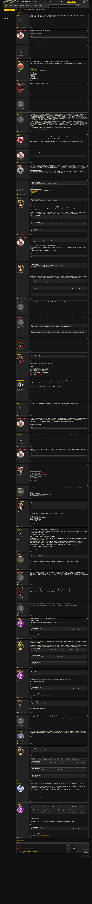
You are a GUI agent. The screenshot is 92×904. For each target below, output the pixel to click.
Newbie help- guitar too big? (29, 848)
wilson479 (19, 529)
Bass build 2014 (33, 192)
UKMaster (19, 165)
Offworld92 (19, 61)
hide (64, 846)
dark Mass (19, 134)
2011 (49, 636)
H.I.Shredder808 (20, 464)
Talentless (19, 354)
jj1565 (18, 618)
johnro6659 (19, 731)
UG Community (19, 9)
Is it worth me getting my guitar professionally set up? (34, 844)
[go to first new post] (22, 845)
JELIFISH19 (19, 114)
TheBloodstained (20, 380)
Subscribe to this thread (20, 840)
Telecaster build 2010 (34, 191)
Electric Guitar (26, 9)
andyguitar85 (20, 603)
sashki (18, 180)
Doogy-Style (19, 783)
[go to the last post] (87, 846)
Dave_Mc (19, 197)
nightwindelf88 (20, 338)
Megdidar (19, 317)
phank (18, 715)
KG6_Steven (19, 83)
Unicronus (19, 15)
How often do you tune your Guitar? (30, 851)
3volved (18, 572)
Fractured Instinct (33, 69)
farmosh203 (19, 301)
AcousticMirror (20, 30)
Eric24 (18, 98)
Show (32, 36)
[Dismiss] (87, 2)
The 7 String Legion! (58, 388)
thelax (18, 485)
